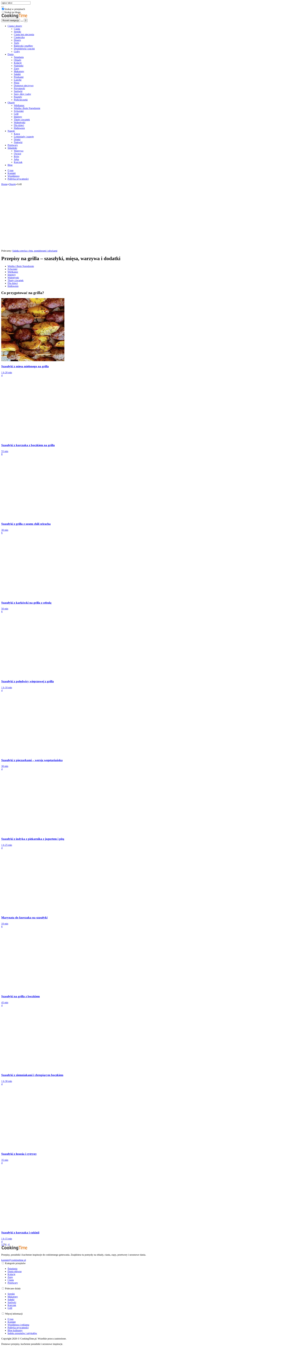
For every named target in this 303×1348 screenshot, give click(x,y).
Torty (16, 43)
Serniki (17, 31)
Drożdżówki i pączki (24, 48)
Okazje (11, 102)
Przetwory (13, 145)
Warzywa (18, 150)
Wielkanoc (19, 105)
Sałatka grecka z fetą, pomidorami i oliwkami (34, 250)
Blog (10, 165)
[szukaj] (2, 6)
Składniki (12, 148)
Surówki (18, 91)
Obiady (17, 60)
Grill (16, 114)
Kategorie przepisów (15, 1263)
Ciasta (17, 28)
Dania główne (15, 1271)
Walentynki (19, 122)
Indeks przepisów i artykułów (22, 1333)
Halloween (19, 128)
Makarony (19, 71)
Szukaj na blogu (12, 12)
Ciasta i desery (15, 26)
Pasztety (18, 97)
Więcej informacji (14, 1313)
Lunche (17, 80)
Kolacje (18, 62)
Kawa (17, 133)
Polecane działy (13, 1288)
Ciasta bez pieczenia (24, 34)
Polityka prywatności (18, 179)
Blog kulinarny (15, 1330)
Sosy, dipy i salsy (22, 94)
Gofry (17, 51)
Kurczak (18, 162)
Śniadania (19, 57)
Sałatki (17, 74)
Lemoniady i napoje (24, 136)
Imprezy (18, 116)
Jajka (16, 159)
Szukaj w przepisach (14, 9)
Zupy (16, 68)
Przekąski (19, 77)
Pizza (16, 82)
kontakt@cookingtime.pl (13, 1260)
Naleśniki (18, 65)
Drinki (17, 139)
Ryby (16, 156)
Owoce (17, 153)
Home (4, 184)
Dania (11, 54)
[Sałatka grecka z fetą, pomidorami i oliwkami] (32, 248)
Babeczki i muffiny (23, 45)
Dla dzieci (19, 125)
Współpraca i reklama (18, 1324)
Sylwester (19, 111)
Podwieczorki (21, 99)
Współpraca (13, 176)
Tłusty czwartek (22, 119)
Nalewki (18, 142)
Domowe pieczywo (23, 85)
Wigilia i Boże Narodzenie (27, 108)
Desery (17, 40)
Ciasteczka (19, 37)
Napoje (11, 131)
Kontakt (12, 173)
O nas (10, 170)
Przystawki (19, 88)
